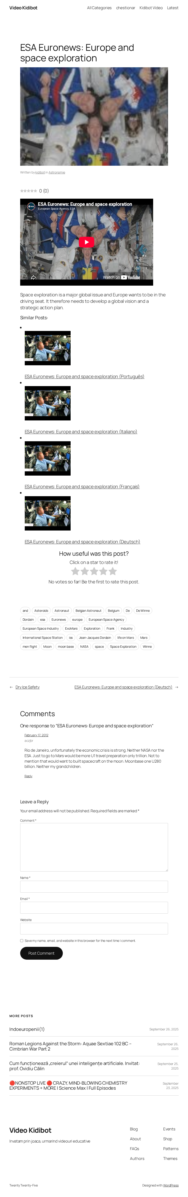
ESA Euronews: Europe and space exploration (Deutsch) (83, 542)
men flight (30, 646)
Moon (47, 646)
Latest (173, 7)
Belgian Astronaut (89, 610)
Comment (28, 820)
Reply (29, 776)
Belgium (113, 610)
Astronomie (57, 172)
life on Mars (125, 637)
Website (26, 920)
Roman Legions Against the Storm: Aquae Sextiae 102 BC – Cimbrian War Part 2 (70, 1046)
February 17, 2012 (36, 735)
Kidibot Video (151, 7)
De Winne (143, 610)
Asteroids (41, 610)
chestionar (125, 7)
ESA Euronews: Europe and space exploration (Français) (82, 486)
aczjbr (29, 740)
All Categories (99, 7)
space (99, 646)
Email (25, 898)
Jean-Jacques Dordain (95, 637)
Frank (111, 628)
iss (71, 637)
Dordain (28, 619)
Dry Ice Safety (28, 687)
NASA (84, 646)
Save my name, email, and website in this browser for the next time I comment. (80, 940)
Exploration (92, 628)
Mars (144, 637)
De (128, 610)
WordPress (171, 1185)
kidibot (40, 172)
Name (25, 877)
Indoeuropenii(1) (27, 1029)
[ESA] (48, 363)
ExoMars (71, 628)
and (25, 610)
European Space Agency (106, 619)
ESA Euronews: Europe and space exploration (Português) (85, 376)
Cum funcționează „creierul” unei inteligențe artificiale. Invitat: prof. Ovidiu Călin (74, 1066)
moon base (66, 646)
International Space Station (43, 637)
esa (42, 619)
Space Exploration (123, 646)
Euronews (59, 619)
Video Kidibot (23, 8)
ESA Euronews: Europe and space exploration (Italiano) (81, 431)
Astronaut (62, 610)
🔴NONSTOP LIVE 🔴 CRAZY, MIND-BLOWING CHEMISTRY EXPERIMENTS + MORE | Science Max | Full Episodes (68, 1086)
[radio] (75, 572)
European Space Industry (41, 628)
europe (77, 619)
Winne (147, 646)
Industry (127, 628)
